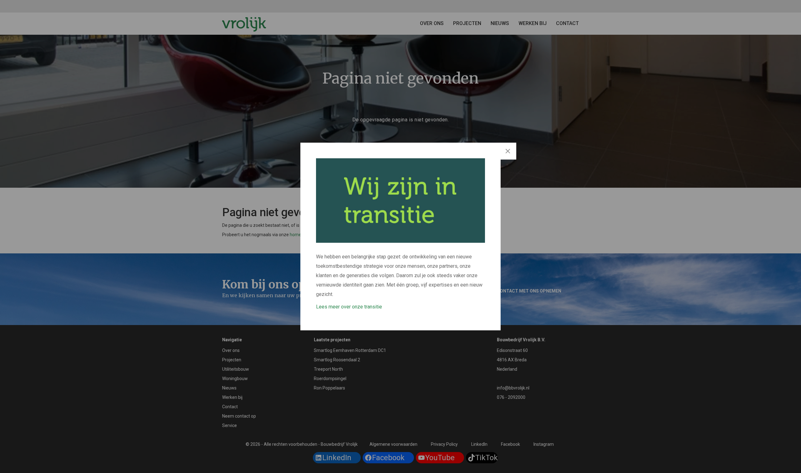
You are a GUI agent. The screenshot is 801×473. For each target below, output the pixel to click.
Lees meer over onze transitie (349, 307)
